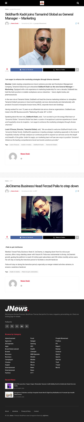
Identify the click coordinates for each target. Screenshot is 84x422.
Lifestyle (33, 351)
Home (7, 9)
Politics (58, 341)
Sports (58, 354)
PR (57, 343)
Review (58, 349)
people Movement (15, 9)
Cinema (7, 362)
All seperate (9, 343)
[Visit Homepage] (42, 3)
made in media (26, 144)
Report (58, 346)
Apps (7, 346)
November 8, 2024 (27, 23)
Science (58, 351)
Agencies (8, 341)
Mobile (32, 357)
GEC (31, 346)
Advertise (15, 411)
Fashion (8, 373)
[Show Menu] (6, 3)
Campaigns (9, 359)
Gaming (33, 343)
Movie (32, 362)
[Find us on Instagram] (17, 326)
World (58, 367)
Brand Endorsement (12, 349)
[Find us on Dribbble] (27, 326)
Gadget (32, 341)
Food (32, 338)
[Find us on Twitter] (12, 326)
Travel (58, 365)
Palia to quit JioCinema (29, 272)
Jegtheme (45, 415)
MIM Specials (35, 354)
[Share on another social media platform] (77, 69)
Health (32, 349)
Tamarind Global (51, 144)
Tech (57, 362)
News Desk (14, 23)
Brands (7, 351)
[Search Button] (78, 3)
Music (32, 365)
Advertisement (10, 338)
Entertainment (10, 367)
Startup (58, 359)
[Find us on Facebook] (7, 326)
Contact (36, 411)
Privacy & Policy (26, 411)
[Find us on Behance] (22, 326)
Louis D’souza (14, 144)
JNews (12, 415)
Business (8, 354)
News (32, 367)
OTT (11, 181)
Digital (7, 365)
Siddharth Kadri (39, 144)
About (7, 411)
